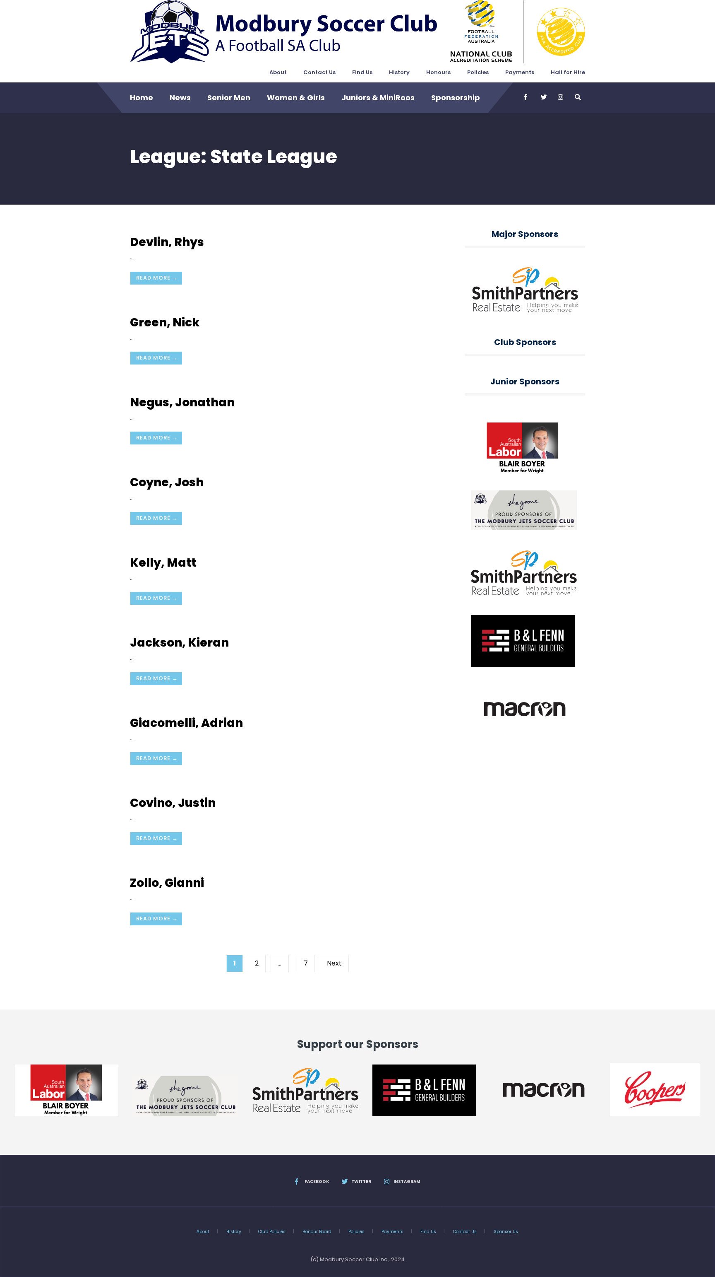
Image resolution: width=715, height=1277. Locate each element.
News (180, 97)
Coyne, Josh (167, 482)
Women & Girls (296, 97)
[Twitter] (543, 97)
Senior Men (228, 97)
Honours (438, 72)
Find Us (362, 72)
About (278, 72)
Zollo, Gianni (167, 883)
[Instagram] (560, 97)
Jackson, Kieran (179, 643)
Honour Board (316, 1232)
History (399, 72)
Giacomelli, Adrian (186, 723)
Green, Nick (165, 322)
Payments (519, 72)
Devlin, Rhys (167, 242)
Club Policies (272, 1232)
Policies (478, 72)
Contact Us (319, 72)
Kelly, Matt (163, 563)
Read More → (157, 278)
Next (334, 963)
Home (141, 97)
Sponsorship (455, 97)
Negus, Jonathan (182, 402)
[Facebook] (526, 97)
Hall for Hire (568, 72)
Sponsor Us (506, 1232)
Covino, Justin (173, 803)
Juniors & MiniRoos (378, 97)
